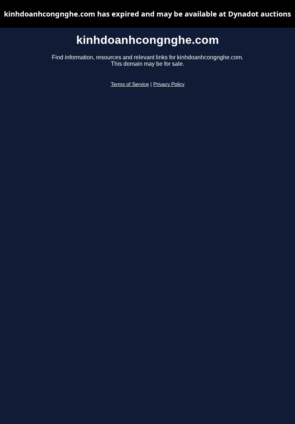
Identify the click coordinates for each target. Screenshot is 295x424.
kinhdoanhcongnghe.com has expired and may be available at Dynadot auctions (147, 14)
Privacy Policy (169, 84)
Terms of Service (130, 84)
